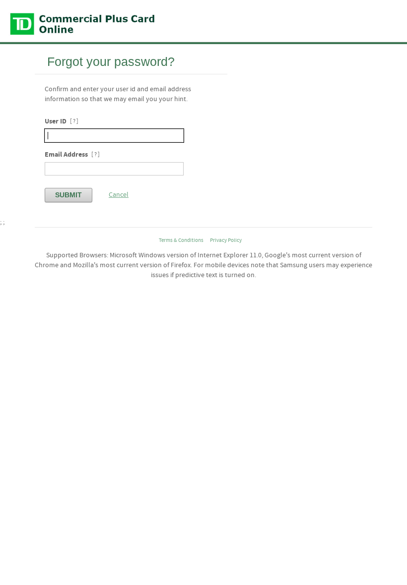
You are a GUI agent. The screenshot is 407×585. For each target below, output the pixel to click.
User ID (56, 121)
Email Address (66, 154)
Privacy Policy (226, 240)
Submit (68, 195)
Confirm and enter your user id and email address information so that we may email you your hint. (118, 94)
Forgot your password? (111, 61)
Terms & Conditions (181, 240)
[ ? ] (74, 121)
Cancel (119, 194)
